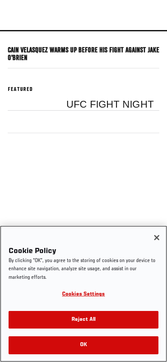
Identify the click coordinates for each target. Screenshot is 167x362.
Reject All (83, 320)
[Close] (156, 237)
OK (83, 345)
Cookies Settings (83, 294)
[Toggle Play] (18, 36)
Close (151, 46)
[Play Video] (83, 30)
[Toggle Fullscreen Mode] (149, 36)
